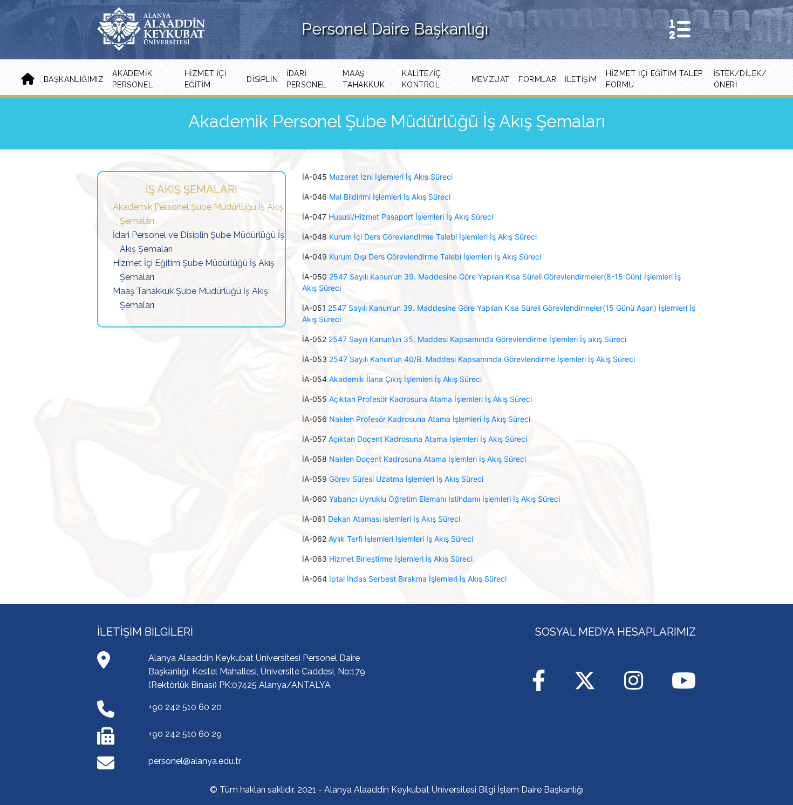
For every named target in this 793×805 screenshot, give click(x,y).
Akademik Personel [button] (132, 79)
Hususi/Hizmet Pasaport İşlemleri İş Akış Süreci (411, 216)
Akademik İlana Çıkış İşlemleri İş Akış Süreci (405, 379)
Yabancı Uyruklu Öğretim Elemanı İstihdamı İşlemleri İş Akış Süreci (444, 498)
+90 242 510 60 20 (185, 707)
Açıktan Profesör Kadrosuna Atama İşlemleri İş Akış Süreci (430, 399)
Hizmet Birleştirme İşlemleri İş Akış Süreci (401, 558)
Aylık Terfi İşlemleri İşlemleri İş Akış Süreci (401, 538)
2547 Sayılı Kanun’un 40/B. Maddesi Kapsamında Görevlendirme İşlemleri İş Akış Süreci (482, 359)
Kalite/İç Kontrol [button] (421, 79)
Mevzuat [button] (490, 79)
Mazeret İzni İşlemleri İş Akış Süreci (391, 176)
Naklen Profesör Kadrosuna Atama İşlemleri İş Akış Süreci (429, 419)
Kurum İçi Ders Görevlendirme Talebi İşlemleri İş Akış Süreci (433, 236)
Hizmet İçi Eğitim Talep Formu (654, 79)
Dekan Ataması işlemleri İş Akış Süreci (394, 518)
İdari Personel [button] (306, 79)
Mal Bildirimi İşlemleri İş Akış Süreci (389, 196)
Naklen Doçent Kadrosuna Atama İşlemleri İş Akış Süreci (427, 458)
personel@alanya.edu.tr (194, 761)
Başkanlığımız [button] (74, 79)
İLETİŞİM (581, 79)
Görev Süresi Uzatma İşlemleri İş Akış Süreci (406, 478)
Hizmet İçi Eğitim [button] (205, 79)
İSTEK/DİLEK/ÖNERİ (740, 79)
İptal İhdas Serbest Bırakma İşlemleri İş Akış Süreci (418, 578)
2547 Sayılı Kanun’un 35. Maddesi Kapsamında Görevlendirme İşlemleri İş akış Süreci (477, 339)
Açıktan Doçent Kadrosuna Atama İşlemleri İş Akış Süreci (428, 439)
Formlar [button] (537, 79)
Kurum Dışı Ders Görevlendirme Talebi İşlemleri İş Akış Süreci (435, 256)
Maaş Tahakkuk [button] (364, 79)
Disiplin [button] (262, 79)
